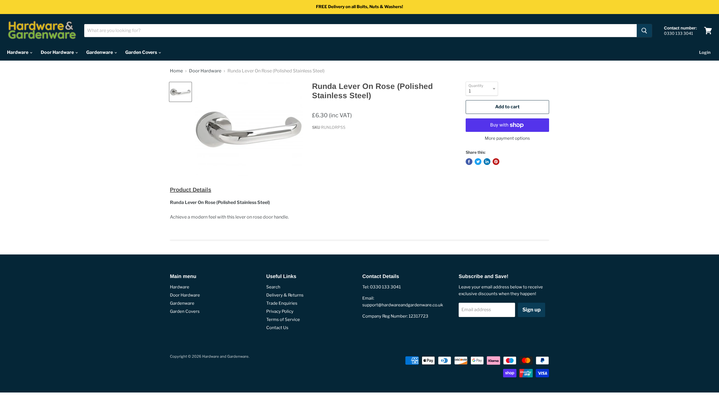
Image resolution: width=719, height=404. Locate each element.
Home (176, 71)
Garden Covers (141, 52)
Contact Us (277, 327)
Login (705, 52)
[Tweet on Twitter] (478, 161)
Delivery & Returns (285, 295)
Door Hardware (58, 52)
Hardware (18, 52)
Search (273, 287)
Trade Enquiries (281, 303)
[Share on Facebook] (469, 161)
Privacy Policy (279, 311)
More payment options (507, 138)
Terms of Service (283, 319)
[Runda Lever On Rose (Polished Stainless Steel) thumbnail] (180, 92)
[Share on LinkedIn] (487, 161)
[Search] (644, 30)
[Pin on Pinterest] (496, 161)
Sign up (531, 310)
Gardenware (100, 52)
